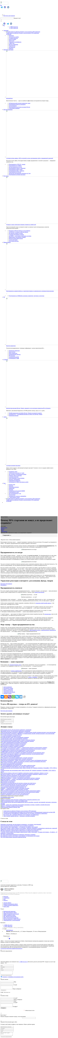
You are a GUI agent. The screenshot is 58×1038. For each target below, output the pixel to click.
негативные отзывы (8, 688)
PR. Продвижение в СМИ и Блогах (11, 919)
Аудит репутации (13, 239)
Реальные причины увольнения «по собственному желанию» (15, 776)
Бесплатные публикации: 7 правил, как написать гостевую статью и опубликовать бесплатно (23, 761)
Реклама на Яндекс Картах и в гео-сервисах (19, 230)
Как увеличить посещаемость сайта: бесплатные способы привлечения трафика (20, 792)
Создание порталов (13, 476)
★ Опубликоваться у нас (15, 493)
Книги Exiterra (12, 39)
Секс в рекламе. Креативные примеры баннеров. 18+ (13, 787)
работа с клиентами (8, 689)
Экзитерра (5, 30)
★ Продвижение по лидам (15, 167)
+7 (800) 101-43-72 (13, 26)
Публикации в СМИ (14, 358)
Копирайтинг (9, 98)
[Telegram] (20, 696)
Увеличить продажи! (8, 49)
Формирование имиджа (15, 354)
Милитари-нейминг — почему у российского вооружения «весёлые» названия (20, 779)
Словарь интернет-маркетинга (10, 905)
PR (4, 297)
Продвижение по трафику (15, 165)
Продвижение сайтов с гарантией (17, 168)
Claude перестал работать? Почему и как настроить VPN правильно (22, 33)
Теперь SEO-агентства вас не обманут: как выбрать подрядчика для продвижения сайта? (22, 754)
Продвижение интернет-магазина (17, 174)
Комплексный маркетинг (9, 911)
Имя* (15, 1001)
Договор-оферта (7, 902)
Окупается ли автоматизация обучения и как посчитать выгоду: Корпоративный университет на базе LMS (29, 812)
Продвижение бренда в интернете (17, 104)
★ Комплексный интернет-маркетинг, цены (19, 103)
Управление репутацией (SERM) (17, 490)
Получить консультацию (6, 710)
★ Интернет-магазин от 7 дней (16, 473)
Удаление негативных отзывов (16, 234)
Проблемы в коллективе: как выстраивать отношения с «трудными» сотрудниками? (21, 824)
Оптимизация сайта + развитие (16, 170)
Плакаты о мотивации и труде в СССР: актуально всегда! (14, 794)
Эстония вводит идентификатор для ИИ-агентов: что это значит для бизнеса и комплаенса (25, 813)
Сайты (5, 416)
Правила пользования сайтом (10, 904)
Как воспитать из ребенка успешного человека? (12, 746)
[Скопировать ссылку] (24, 696)
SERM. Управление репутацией (11, 913)
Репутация (5, 176)
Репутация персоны (14, 241)
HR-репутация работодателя (16, 238)
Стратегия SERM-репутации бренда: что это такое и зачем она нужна (17, 766)
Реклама (11, 489)
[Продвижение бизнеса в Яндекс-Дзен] (10, 808)
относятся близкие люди (15, 664)
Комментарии (4, 527)
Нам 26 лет (11, 40)
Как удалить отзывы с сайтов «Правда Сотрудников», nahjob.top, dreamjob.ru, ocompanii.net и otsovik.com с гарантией (29, 828)
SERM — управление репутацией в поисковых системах (14, 789)
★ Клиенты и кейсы (14, 36)
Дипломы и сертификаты (15, 42)
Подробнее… (4, 585)
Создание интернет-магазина (13, 465)
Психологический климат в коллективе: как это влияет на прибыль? (17, 825)
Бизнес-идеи (12, 484)
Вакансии (5, 896)
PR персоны (12, 355)
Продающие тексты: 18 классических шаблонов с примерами (15, 731)
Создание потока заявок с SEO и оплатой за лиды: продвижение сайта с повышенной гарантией (29, 158)
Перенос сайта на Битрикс (15, 475)
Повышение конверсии (14, 480)
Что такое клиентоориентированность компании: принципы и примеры (18, 834)
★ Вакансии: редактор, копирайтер (17, 496)
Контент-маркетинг (11, 345)
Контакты (11, 35)
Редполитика (12, 494)
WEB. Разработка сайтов (9, 915)
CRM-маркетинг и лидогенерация (11, 920)
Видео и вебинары (13, 44)
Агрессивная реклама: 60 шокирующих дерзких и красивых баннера (17, 741)
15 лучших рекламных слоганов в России (11, 736)
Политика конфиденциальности (14, 948)
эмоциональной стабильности (48, 630)
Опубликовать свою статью (7, 797)
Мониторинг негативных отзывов (17, 237)
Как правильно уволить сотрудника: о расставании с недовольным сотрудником (20, 835)
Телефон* (15, 1006)
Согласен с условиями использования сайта (12, 976)
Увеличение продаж (14, 487)
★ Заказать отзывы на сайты (16, 233)
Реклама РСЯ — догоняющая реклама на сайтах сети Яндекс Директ (25, 414)
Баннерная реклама (13, 415)
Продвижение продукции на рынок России (19, 107)
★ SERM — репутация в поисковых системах (20, 236)
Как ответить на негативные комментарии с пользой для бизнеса (16, 759)
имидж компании (7, 687)
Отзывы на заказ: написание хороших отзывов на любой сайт (21, 224)
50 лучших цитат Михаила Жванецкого (10, 756)
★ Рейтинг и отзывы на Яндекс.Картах (18, 232)
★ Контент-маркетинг (14, 350)
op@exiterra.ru (9, 930)
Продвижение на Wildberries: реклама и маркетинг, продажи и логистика (26, 295)
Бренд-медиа (12, 352)
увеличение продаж (8, 690)
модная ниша (47, 614)
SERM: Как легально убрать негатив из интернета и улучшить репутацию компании (21, 829)
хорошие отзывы (7, 693)
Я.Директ (5, 359)
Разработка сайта (13, 471)
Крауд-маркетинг (13, 353)
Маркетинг (11, 488)
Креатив (11, 485)
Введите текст (17, 18)
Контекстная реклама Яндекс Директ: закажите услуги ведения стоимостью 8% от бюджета (28, 408)
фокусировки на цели (35, 630)
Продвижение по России (15, 172)
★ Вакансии (12, 47)
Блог (4, 483)
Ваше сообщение (17, 988)
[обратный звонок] (4, 25)
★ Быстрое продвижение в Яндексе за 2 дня (19, 173)
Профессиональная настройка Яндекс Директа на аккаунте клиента (25, 413)
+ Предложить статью (14, 497)
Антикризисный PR (14, 357)
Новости (11, 48)
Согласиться (4, 948)
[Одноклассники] (6, 696)
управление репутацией (9, 692)
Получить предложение (9, 15)
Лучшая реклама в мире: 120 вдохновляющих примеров (14, 738)
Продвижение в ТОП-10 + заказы (17, 164)
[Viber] (9, 696)
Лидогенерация (13, 105)
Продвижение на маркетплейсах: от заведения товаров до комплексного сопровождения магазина (30, 291)
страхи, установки (32, 677)
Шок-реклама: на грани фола (7, 781)
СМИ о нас (11, 43)
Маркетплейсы (7, 242)
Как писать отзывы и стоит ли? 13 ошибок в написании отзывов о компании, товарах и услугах (24, 774)
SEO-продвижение (8, 109)
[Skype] (17, 696)
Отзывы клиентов (13, 38)
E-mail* (15, 998)
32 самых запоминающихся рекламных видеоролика (13, 743)
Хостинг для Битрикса (14, 479)
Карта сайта (6, 906)
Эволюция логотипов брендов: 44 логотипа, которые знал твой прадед (18, 784)
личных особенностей (16, 670)
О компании (6, 897)
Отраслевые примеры (14, 108)
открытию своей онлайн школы (43, 603)
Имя (15, 981)
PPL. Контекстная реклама (9, 916)
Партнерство (12, 45)
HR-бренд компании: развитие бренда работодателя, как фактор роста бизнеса (19, 830)
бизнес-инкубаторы (39, 592)
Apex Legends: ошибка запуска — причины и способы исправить (19, 816)
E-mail (15, 984)
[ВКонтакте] (2, 696)
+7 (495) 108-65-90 (13, 28)
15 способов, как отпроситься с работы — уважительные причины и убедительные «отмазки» (23, 748)
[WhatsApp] (13, 696)
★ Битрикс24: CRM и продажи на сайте (18, 482)
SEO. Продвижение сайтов (9, 912)
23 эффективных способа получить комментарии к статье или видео (17, 751)
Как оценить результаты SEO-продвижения (11, 764)
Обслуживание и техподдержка (16, 478)
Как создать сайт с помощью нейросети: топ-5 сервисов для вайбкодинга (21, 814)
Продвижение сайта (14, 492)
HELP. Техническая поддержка (10, 917)
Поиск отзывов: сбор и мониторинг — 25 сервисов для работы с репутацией (19, 827)
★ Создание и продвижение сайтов (17, 474)
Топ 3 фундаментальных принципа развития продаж (13, 837)
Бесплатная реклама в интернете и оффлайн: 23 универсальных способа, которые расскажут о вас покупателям (27, 733)
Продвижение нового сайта (15, 169)
